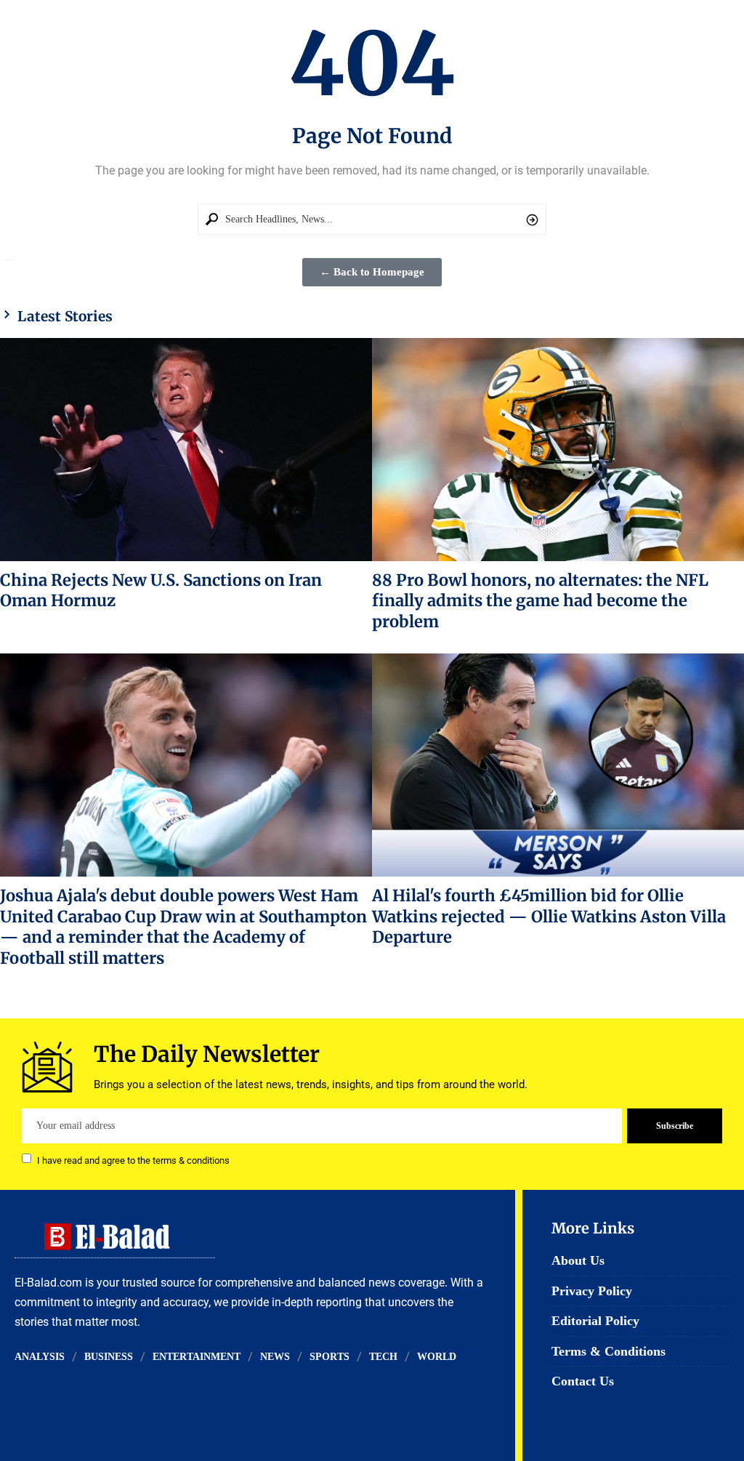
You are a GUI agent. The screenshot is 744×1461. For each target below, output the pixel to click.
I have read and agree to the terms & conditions (133, 1159)
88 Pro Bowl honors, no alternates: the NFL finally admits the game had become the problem (540, 601)
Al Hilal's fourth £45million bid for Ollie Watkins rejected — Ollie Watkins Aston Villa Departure (549, 916)
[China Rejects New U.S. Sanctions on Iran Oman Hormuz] (186, 449)
